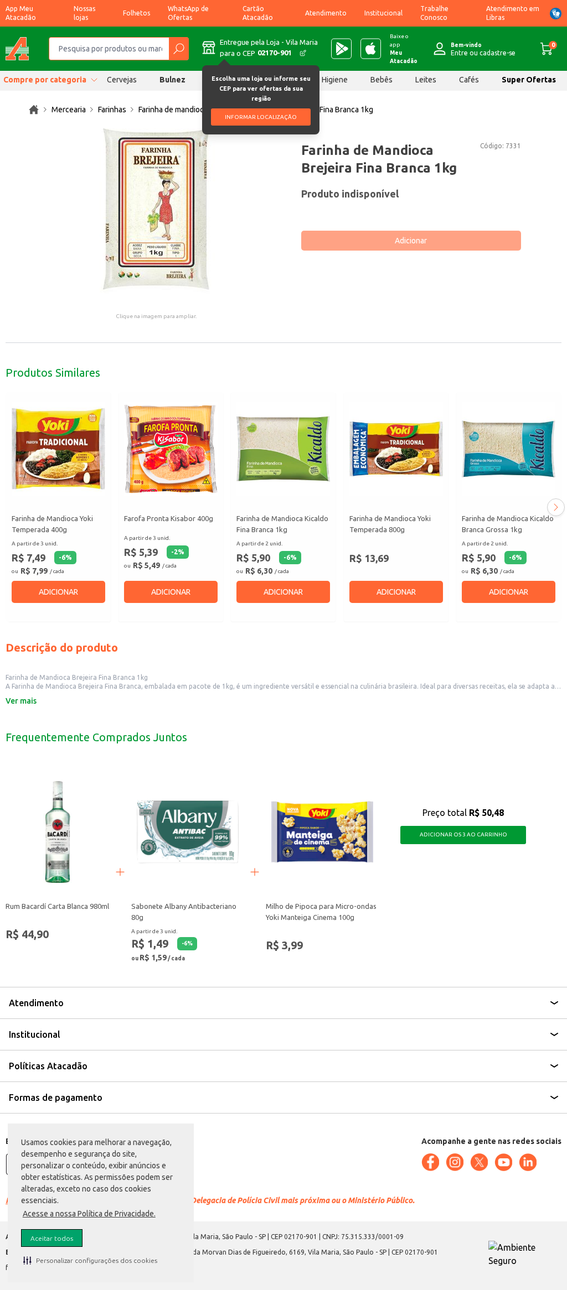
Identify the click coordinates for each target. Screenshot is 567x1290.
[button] (90, 1260)
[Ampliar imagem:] (156, 211)
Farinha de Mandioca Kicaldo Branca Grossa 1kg (508, 523)
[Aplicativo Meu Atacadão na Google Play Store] (341, 48)
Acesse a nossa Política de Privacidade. (89, 1213)
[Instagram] (454, 1162)
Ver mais (21, 700)
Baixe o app (403, 48)
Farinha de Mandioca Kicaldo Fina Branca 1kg (282, 523)
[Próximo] (556, 507)
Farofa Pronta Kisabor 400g (168, 518)
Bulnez (172, 79)
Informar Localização (261, 117)
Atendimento (326, 13)
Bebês (381, 79)
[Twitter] (479, 1162)
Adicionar (411, 240)
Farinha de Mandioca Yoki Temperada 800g (390, 523)
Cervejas (122, 79)
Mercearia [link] (68, 109)
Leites (425, 79)
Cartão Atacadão (258, 13)
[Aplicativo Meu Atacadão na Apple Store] (370, 48)
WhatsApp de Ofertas (188, 13)
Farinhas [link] (112, 109)
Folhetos (136, 13)
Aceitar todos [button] (51, 1238)
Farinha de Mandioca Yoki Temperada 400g (52, 523)
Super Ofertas (529, 79)
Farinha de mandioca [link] (173, 109)
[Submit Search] (178, 49)
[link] (33, 110)
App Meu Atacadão (21, 13)
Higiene (335, 79)
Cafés (469, 79)
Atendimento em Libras (512, 13)
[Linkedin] (528, 1162)
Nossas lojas (84, 13)
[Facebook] (430, 1162)
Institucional (383, 13)
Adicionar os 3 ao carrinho (463, 834)
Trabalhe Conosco (434, 13)
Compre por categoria (44, 79)
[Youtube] (503, 1162)
